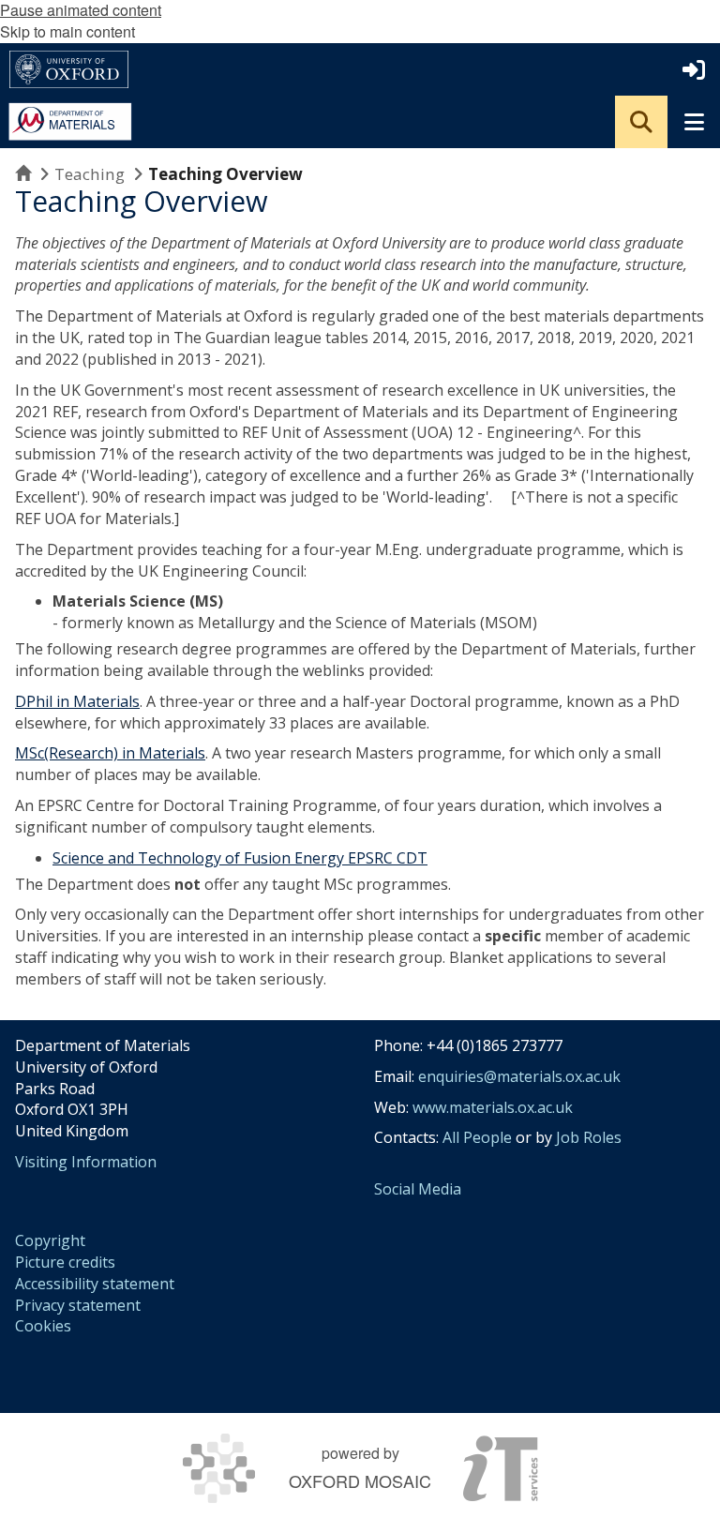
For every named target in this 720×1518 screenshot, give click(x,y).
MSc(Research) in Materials (110, 753)
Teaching (89, 174)
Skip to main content (67, 31)
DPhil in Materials (77, 701)
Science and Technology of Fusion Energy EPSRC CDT (240, 858)
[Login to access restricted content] (694, 69)
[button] (641, 122)
